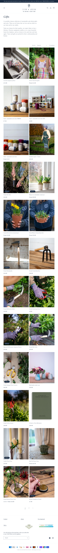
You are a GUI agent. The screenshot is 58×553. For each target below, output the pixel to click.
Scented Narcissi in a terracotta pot (11, 232)
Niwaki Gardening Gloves (34, 308)
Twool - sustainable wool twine (10, 156)
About (22, 519)
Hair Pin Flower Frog (34, 461)
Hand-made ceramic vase (34, 385)
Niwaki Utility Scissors (8, 423)
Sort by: (34, 45)
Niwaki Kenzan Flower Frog (10, 499)
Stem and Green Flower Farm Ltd (25, 549)
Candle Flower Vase (8, 461)
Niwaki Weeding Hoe (8, 270)
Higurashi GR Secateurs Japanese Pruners (13, 347)
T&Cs (5, 525)
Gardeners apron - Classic (34, 156)
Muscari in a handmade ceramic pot (37, 194)
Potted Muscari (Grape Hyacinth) (36, 232)
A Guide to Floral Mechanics (35, 423)
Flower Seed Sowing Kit (34, 80)
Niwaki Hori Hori (7, 194)
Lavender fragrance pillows (9, 80)
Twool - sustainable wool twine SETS (37, 118)
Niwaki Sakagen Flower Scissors (10, 385)
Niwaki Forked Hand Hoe (34, 270)
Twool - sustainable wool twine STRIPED (12, 118)
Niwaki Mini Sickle (33, 347)
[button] (4, 7)
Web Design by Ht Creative (36, 549)
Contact (5, 519)
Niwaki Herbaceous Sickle (9, 308)
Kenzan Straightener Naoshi (35, 499)
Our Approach (41, 519)
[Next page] (32, 508)
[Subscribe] (27, 538)
